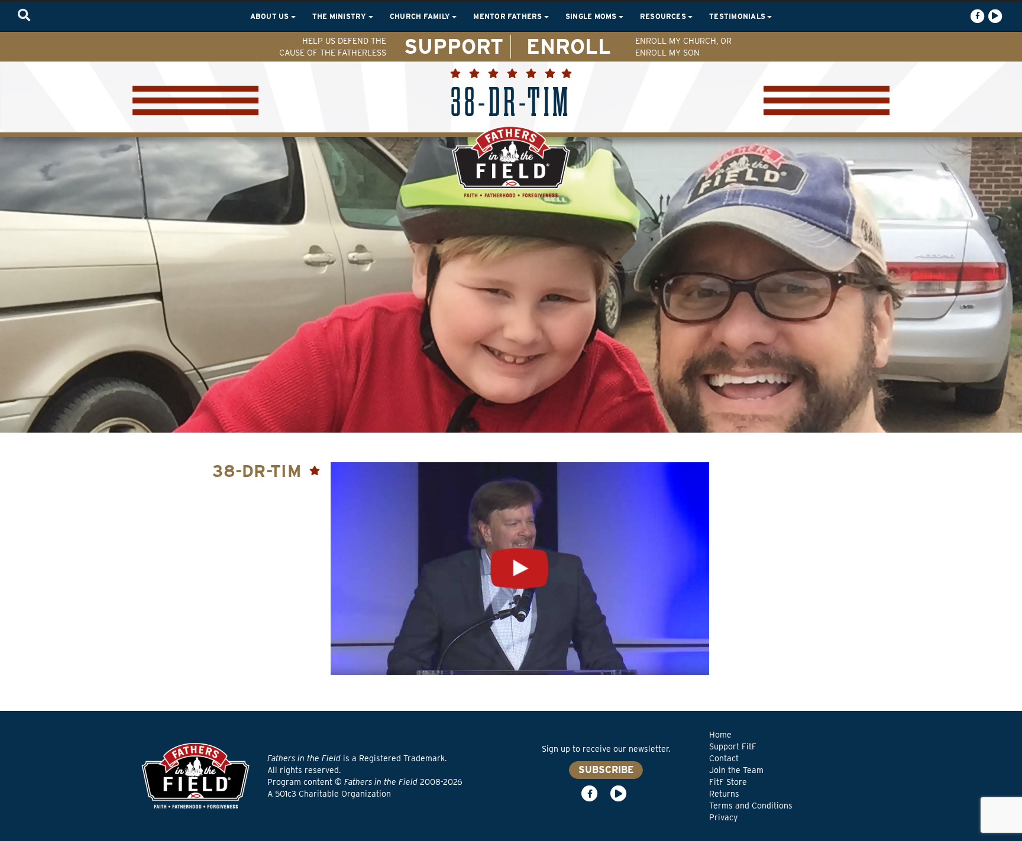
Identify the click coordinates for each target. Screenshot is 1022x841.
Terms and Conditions (751, 805)
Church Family (421, 16)
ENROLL (568, 46)
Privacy (723, 817)
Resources (664, 16)
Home (720, 734)
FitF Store (728, 782)
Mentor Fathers (508, 16)
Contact (724, 758)
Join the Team (736, 770)
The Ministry (340, 16)
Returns (724, 793)
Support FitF (732, 746)
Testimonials (738, 16)
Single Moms (592, 16)
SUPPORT (453, 46)
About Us (270, 16)
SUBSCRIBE (605, 769)
